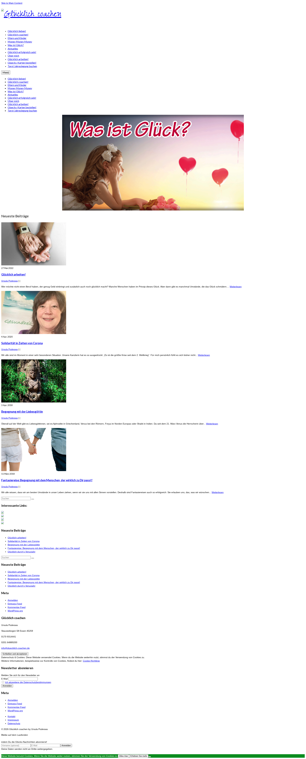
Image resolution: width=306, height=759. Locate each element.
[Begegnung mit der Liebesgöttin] (153, 381)
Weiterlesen (236, 286)
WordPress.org (15, 610)
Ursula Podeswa (9, 281)
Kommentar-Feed (17, 607)
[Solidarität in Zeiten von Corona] (153, 313)
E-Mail (4, 678)
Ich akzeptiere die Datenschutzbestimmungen (28, 682)
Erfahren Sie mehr (138, 756)
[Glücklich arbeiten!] (153, 244)
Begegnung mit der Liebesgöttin (24, 544)
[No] (149, 756)
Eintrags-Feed (15, 603)
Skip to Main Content (11, 3)
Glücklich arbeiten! (17, 537)
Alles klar (123, 756)
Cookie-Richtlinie (91, 661)
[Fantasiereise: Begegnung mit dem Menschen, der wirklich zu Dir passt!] (153, 450)
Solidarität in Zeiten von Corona (24, 541)
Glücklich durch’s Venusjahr (21, 551)
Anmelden (13, 600)
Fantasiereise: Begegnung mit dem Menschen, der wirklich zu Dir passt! (44, 548)
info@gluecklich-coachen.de (15, 648)
